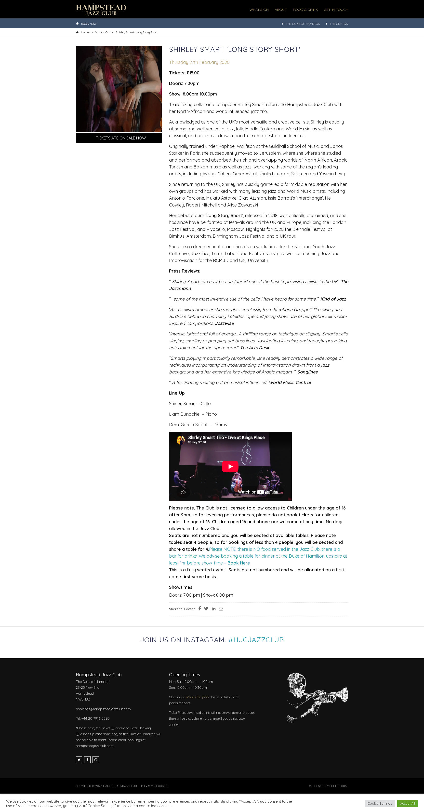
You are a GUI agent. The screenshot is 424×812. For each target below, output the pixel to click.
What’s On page (198, 697)
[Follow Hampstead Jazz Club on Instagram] (96, 759)
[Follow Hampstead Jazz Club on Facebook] (87, 759)
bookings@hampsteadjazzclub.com (103, 709)
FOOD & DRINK (305, 9)
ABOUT (281, 9)
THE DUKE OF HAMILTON (303, 24)
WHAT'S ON (259, 9)
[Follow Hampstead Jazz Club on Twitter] (79, 759)
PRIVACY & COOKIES (154, 786)
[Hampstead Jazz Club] (101, 9)
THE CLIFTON (339, 24)
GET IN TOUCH (336, 9)
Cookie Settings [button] (380, 803)
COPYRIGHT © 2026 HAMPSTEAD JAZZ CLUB (106, 786)
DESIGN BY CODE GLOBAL (331, 786)
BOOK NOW (89, 24)
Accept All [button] (407, 803)
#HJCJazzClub (256, 639)
